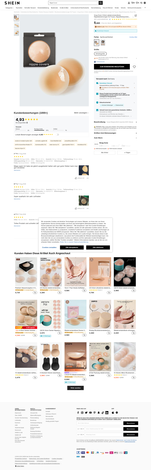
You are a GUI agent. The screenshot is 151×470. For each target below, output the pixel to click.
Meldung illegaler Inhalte (35, 428)
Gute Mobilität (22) (55, 141)
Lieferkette (18, 420)
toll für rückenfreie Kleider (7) (23, 144)
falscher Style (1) (20, 148)
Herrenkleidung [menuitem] (96, 8)
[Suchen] (101, 3)
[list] (93, 412)
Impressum (18, 413)
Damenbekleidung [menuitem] (43, 8)
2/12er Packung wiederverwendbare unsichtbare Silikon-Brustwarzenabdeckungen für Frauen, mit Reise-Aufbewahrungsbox (100, 373)
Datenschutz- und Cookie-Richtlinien (126, 440)
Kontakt (48, 411)
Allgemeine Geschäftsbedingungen (25, 461)
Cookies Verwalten (57, 458)
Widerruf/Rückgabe (35, 415)
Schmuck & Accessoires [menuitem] (135, 8)
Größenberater (34, 425)
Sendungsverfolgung (36, 422)
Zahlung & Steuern (51, 414)
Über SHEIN (18, 415)
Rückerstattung (34, 418)
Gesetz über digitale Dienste (20, 438)
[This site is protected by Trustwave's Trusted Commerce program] (78, 456)
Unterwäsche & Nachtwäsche (29, 12)
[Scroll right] (145, 8)
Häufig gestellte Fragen (52, 421)
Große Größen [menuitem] (64, 8)
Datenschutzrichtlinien (21, 463)
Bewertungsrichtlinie (21, 122)
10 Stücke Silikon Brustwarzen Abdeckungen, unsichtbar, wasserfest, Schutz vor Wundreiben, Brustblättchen (125, 373)
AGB (16, 425)
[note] (26, 327)
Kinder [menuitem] (117, 8)
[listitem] (26, 276)
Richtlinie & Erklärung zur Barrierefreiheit (36, 436)
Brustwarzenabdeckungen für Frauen (65, 12)
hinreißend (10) (82, 144)
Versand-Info (33, 413)
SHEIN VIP (18, 435)
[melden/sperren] (87, 178)
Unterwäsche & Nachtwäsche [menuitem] (80, 8)
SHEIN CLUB (18, 432)
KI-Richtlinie (40, 461)
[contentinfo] (107, 452)
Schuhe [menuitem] (123, 8)
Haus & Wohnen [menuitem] (108, 8)
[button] (141, 3)
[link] (133, 3)
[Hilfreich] (76, 178)
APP (112, 408)
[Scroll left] (142, 8)
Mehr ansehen (76, 388)
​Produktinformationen (36, 434)
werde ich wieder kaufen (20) (23, 141)
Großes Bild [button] (133, 37)
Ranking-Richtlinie (35, 431)
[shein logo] (12, 3)
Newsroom (18, 430)
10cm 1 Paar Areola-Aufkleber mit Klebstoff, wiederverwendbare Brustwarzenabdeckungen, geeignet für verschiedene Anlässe (75, 288)
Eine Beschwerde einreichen (20, 441)
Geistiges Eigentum (51, 461)
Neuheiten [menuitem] (19, 8)
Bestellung (33, 420)
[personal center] (129, 3)
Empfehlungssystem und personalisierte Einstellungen (44, 463)
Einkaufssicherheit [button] (105, 102)
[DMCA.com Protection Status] (83, 456)
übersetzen (17, 170)
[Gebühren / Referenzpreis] (100, 23)
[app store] (112, 413)
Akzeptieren (81, 449)
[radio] (96, 42)
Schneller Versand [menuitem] (30, 8)
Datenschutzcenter (130, 441)
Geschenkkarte (50, 419)
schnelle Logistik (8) (41, 141)
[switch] (57, 135)
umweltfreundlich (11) (71, 141)
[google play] (116, 413)
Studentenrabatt (19, 427)
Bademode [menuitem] (54, 8)
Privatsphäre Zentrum (21, 458)
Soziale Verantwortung (21, 418)
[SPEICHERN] (134, 67)
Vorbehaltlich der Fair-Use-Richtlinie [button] (110, 98)
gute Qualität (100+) (68, 144)
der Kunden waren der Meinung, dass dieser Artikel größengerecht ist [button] (112, 58)
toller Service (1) (54, 144)
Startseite (16, 12)
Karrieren (17, 422)
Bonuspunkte (49, 416)
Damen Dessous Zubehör (46, 12)
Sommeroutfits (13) (40, 144)
